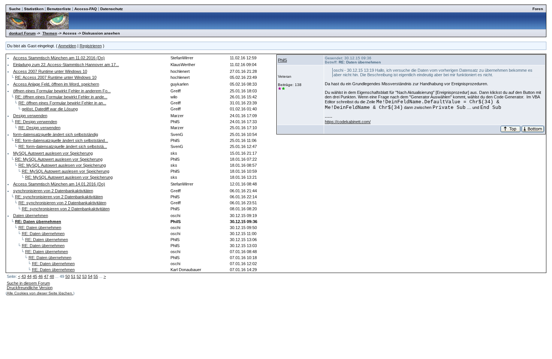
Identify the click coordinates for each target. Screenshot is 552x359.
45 (35, 276)
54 (90, 276)
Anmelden (67, 46)
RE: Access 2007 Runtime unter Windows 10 (56, 77)
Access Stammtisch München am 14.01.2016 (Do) (59, 184)
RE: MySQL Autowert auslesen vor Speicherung (59, 159)
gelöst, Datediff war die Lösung (50, 109)
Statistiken (34, 9)
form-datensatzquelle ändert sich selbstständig (55, 134)
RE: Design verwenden (36, 121)
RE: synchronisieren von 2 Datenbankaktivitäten (59, 197)
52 (79, 276)
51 (73, 276)
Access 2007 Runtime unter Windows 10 (50, 71)
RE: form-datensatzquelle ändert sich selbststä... (62, 146)
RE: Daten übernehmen (39, 227)
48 (52, 276)
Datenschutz (111, 9)
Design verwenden (30, 115)
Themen (49, 33)
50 (67, 276)
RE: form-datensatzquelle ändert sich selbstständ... (61, 140)
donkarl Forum (22, 33)
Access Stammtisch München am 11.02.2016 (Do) (59, 58)
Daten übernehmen (30, 215)
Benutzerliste (59, 9)
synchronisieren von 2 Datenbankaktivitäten (53, 191)
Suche (15, 9)
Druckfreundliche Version (30, 287)
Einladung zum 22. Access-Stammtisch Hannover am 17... (66, 64)
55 (96, 276)
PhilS (282, 60)
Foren (537, 9)
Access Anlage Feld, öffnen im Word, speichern (56, 84)
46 (40, 276)
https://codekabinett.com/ (348, 121)
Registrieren (91, 46)
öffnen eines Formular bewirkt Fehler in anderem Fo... (62, 91)
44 (29, 276)
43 (23, 276)
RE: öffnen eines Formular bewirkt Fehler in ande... (61, 97)
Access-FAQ (85, 9)
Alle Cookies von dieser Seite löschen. (40, 293)
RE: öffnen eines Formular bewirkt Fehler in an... (62, 103)
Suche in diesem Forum (28, 283)
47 (46, 276)
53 (84, 276)
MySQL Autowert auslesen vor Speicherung (53, 153)
